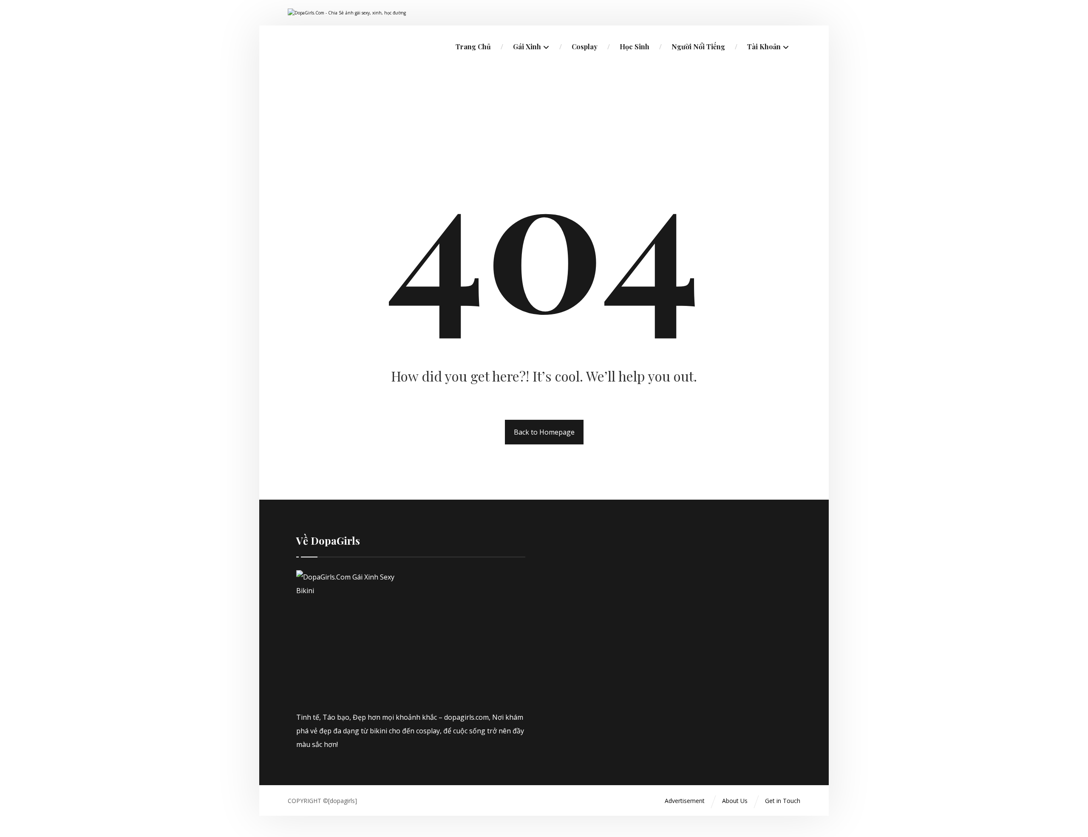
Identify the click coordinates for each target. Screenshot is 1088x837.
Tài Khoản (764, 46)
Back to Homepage (544, 432)
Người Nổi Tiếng (698, 46)
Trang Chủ (473, 46)
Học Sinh (634, 46)
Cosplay (585, 46)
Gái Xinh (527, 46)
